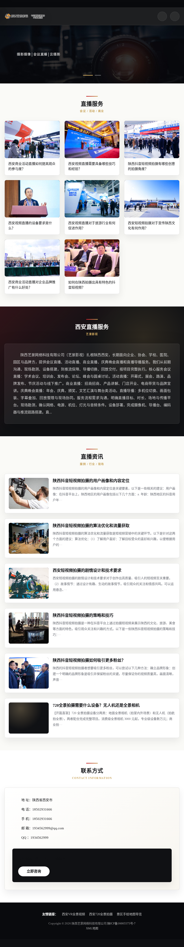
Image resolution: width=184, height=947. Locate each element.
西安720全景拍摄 (101, 914)
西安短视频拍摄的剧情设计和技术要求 (87, 570)
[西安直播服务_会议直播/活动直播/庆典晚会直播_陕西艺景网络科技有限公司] (25, 16)
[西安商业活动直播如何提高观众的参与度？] (32, 139)
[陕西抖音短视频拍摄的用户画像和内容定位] (29, 493)
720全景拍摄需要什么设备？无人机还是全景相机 (96, 705)
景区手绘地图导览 (129, 914)
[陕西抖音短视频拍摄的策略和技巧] (29, 628)
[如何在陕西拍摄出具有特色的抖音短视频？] (92, 258)
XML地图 (92, 928)
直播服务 (92, 104)
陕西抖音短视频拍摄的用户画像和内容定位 (91, 481)
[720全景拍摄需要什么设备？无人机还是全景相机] (29, 718)
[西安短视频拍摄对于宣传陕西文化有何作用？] (151, 198)
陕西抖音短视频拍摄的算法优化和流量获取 (91, 526)
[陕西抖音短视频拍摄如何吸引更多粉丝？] (29, 673)
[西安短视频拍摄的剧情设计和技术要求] (29, 583)
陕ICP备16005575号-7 (121, 923)
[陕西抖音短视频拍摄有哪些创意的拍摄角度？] (151, 139)
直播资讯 (92, 457)
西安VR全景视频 (73, 914)
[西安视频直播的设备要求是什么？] (32, 198)
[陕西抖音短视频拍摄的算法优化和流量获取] (29, 538)
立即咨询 (34, 871)
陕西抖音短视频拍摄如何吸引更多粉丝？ (89, 660)
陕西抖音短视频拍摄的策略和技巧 (83, 615)
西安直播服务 (92, 327)
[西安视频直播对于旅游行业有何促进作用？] (92, 198)
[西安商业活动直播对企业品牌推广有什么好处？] (32, 258)
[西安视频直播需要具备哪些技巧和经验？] (92, 139)
